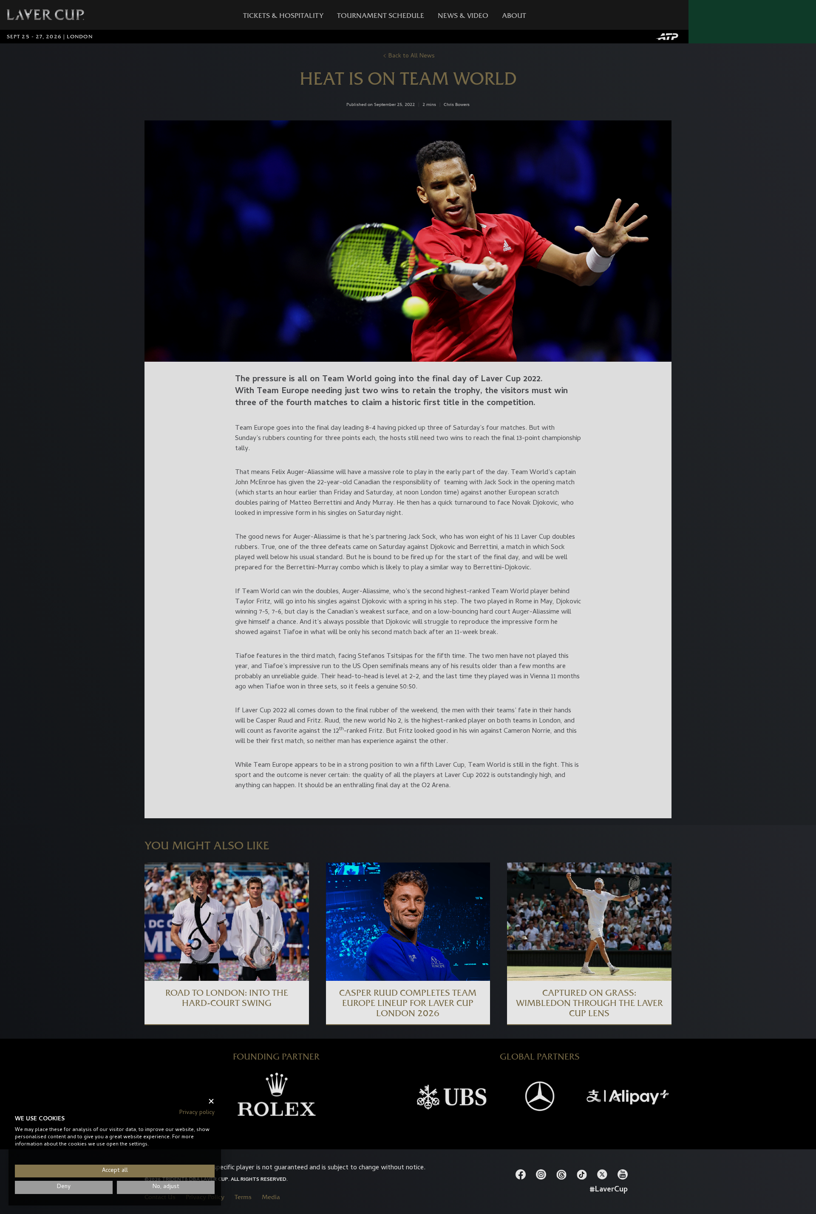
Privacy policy (197, 1113)
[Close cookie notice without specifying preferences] (211, 1101)
